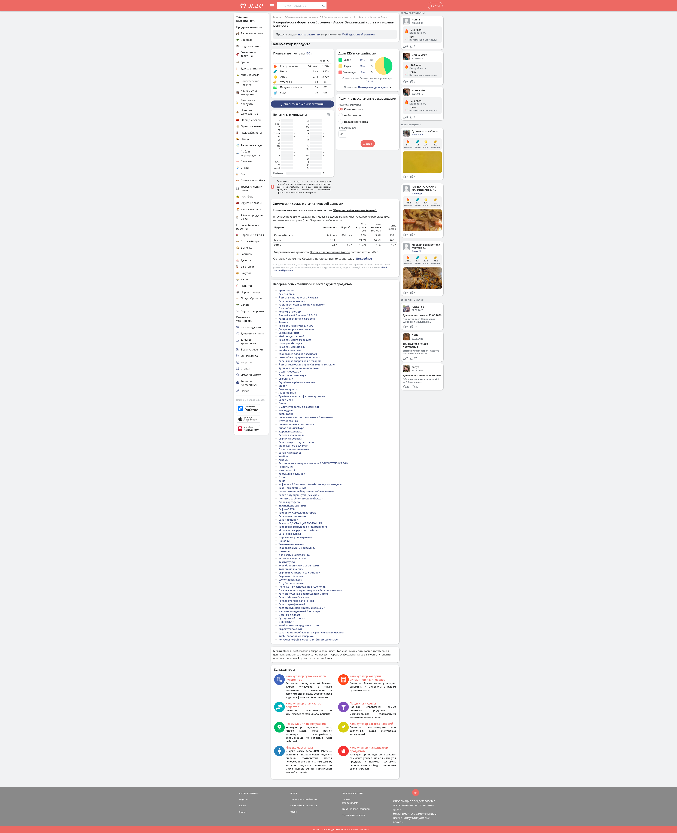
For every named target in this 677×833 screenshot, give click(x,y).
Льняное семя (287, 392)
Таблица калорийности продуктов (301, 17)
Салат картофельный (292, 604)
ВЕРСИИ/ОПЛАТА (350, 803)
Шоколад (284, 551)
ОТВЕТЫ (294, 811)
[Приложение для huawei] (251, 428)
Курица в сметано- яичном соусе (299, 368)
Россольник (286, 466)
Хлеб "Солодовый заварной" (297, 636)
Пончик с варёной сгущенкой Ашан (301, 498)
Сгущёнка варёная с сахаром (297, 382)
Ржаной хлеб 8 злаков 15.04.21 (298, 315)
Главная (277, 17)
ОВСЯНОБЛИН (287, 622)
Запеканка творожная (292, 516)
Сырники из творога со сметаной (299, 572)
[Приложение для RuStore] (251, 408)
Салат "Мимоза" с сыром (294, 597)
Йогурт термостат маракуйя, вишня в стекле (307, 364)
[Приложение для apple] (251, 419)
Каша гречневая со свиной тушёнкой (302, 304)
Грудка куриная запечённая (296, 600)
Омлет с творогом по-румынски (299, 406)
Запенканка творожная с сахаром (300, 361)
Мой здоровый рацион (358, 34)
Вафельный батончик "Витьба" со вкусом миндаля (310, 484)
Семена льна (287, 294)
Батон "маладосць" (291, 452)
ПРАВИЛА (360, 815)
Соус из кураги (288, 389)
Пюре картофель (289, 502)
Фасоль (283, 322)
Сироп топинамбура (291, 428)
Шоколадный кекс (290, 579)
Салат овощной (288, 519)
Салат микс (286, 399)
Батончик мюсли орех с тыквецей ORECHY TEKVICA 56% (313, 463)
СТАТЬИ (242, 811)
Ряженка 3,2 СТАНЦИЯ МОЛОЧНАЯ (300, 523)
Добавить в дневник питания (302, 104)
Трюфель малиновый (292, 347)
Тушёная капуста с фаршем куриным (302, 396)
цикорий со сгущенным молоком (300, 357)
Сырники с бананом (291, 576)
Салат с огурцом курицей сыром (299, 495)
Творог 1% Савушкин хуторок (297, 512)
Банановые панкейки (292, 301)
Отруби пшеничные (291, 583)
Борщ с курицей (289, 332)
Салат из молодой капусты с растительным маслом (311, 632)
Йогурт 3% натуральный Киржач (299, 297)
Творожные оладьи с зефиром (298, 354)
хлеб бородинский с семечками (299, 565)
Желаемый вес (347, 128)
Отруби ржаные (288, 421)
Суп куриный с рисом (292, 618)
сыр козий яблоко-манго (294, 555)
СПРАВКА (346, 799)
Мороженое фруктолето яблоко (299, 530)
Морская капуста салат (293, 558)
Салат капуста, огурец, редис (297, 442)
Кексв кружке (287, 562)
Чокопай (284, 540)
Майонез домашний (291, 336)
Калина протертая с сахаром (297, 318)
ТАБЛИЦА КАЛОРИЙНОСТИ (303, 799)
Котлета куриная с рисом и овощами (302, 607)
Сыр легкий (286, 378)
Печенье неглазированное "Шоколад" (303, 586)
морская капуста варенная (295, 537)
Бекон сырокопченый (292, 488)
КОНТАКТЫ (364, 809)
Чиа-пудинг (286, 410)
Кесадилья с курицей (292, 473)
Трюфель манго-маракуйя (295, 339)
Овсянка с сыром (289, 615)
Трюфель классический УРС (296, 325)
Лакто (282, 403)
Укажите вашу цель (350, 104)
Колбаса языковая (290, 350)
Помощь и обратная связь (250, 399)
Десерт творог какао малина (297, 329)
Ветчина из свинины (291, 435)
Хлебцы (283, 456)
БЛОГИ (242, 805)
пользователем (309, 34)
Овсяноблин (286, 308)
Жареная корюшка (290, 431)
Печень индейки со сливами (296, 424)
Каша (282, 481)
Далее (367, 144)
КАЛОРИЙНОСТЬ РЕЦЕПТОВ (303, 805)
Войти (435, 6)
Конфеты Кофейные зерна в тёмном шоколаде (308, 639)
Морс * (283, 385)
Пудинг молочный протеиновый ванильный (306, 491)
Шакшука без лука (290, 343)
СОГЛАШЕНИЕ (348, 815)
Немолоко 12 (287, 470)
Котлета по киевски (291, 569)
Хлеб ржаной (287, 414)
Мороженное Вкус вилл (293, 445)
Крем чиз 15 (286, 290)
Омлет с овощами (290, 371)
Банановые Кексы (290, 533)
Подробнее (364, 259)
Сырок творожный (290, 629)
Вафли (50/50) (287, 509)
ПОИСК (293, 793)
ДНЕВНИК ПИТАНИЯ (248, 793)
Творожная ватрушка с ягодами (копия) (303, 526)
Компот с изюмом (290, 311)
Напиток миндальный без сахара (299, 611)
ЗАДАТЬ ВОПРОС (350, 809)
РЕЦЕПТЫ (243, 799)
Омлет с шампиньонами (294, 449)
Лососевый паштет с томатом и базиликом (306, 417)
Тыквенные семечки (291, 544)
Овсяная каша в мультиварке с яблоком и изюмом (311, 590)
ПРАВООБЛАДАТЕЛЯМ (352, 793)
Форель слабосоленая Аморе (373, 17)
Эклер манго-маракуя (292, 375)
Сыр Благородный (290, 438)
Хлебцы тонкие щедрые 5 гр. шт (299, 625)
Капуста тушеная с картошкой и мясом (303, 593)
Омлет (283, 477)
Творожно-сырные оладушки (297, 548)
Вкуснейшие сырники (292, 505)
